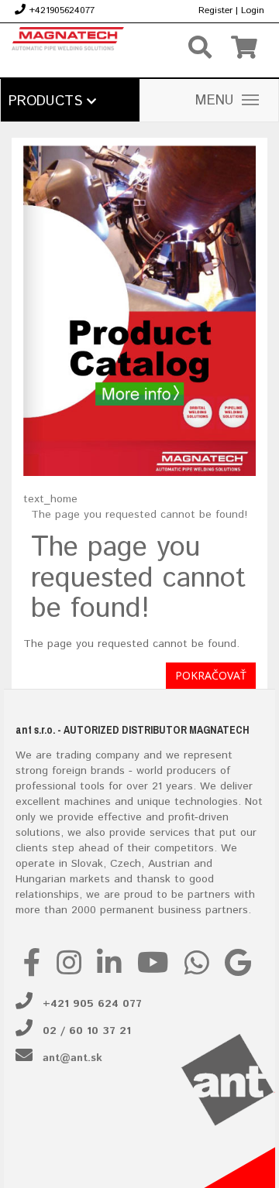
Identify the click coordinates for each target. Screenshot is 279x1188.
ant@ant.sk (72, 1058)
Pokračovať (210, 675)
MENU (214, 101)
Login (252, 10)
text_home (50, 499)
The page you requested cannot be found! (139, 514)
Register (215, 10)
